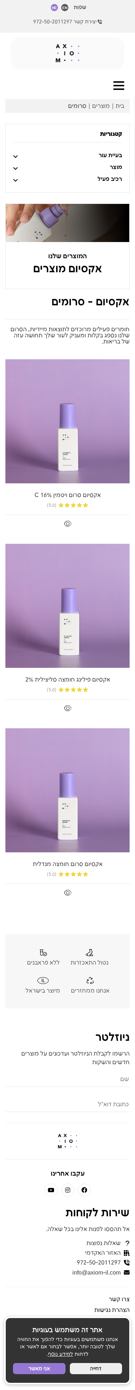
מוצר (116, 167)
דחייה (96, 1368)
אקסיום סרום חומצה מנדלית (68, 864)
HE (54, 8)
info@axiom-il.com (96, 1273)
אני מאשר (39, 1368)
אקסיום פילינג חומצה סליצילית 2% (67, 680)
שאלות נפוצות (103, 1243)
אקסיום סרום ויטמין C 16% (68, 495)
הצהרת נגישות (112, 1310)
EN (64, 8)
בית (120, 106)
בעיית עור (110, 155)
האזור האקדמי (103, 1253)
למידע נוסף (60, 1354)
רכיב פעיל (110, 179)
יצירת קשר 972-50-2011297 (64, 21)
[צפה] (67, 524)
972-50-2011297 (99, 1263)
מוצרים (101, 106)
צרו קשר (119, 1299)
